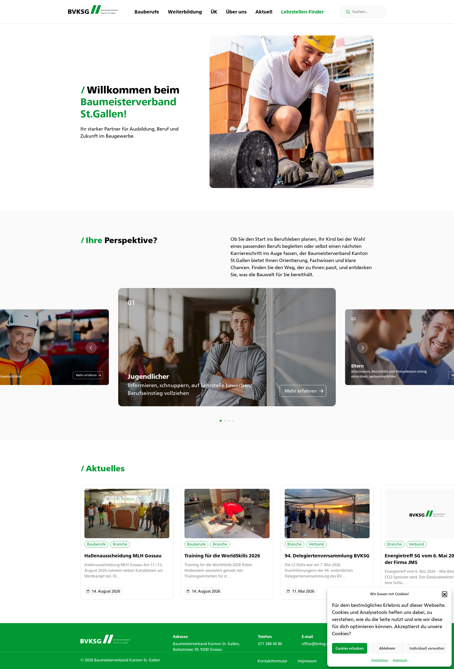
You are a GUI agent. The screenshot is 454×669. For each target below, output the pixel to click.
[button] (444, 594)
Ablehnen (387, 648)
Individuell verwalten (427, 648)
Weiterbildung (185, 12)
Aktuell (263, 12)
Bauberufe (147, 12)
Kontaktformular (272, 661)
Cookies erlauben (350, 648)
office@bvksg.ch (316, 643)
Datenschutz (379, 660)
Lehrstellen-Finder (302, 12)
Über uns (236, 12)
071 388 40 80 (270, 643)
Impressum (400, 660)
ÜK (214, 12)
